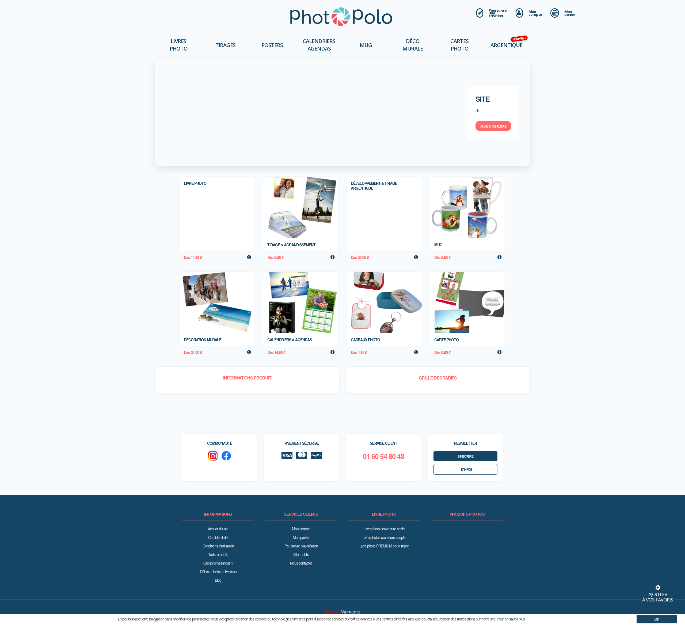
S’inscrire (465, 456)
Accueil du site (218, 528)
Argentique (506, 45)
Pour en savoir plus (511, 619)
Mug (366, 45)
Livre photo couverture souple (384, 537)
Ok (656, 619)
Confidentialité (218, 537)
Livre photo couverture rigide (384, 528)
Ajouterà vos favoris (657, 597)
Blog (218, 580)
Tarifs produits (218, 554)
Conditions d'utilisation (218, 546)
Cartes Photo (459, 44)
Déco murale (412, 44)
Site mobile (301, 554)
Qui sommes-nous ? (218, 563)
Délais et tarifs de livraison (218, 571)
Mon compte (301, 528)
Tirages (225, 45)
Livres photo (179, 44)
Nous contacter (301, 563)
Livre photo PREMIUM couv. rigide (384, 546)
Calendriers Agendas (319, 44)
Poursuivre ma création (301, 546)
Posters (272, 45)
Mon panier (301, 537)
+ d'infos (465, 469)
